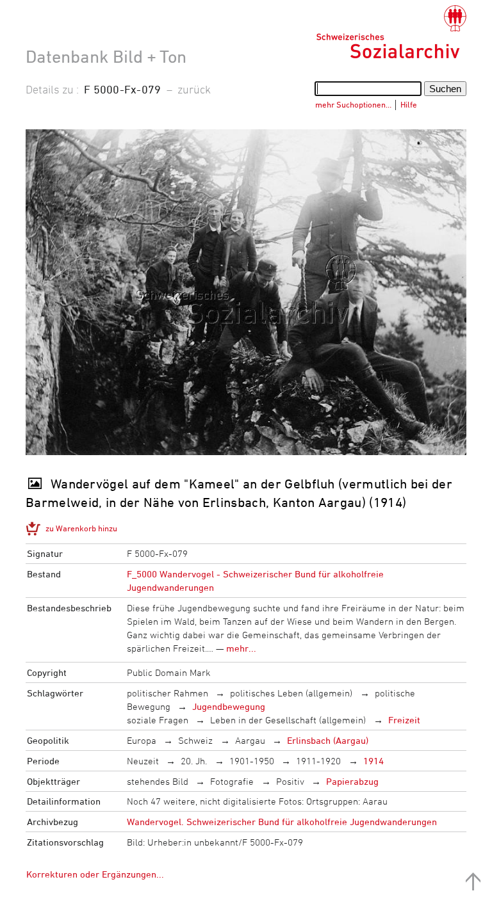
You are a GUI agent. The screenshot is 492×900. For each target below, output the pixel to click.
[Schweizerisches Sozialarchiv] (391, 32)
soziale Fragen (157, 719)
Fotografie (232, 781)
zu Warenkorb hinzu (81, 528)
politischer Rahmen (167, 692)
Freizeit (404, 719)
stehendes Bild (157, 781)
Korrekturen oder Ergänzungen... (95, 874)
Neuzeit (143, 760)
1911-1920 (318, 760)
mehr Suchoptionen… (353, 104)
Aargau (250, 740)
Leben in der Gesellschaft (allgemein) (288, 719)
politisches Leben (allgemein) (291, 692)
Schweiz (195, 740)
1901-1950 (251, 760)
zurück (194, 89)
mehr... (241, 648)
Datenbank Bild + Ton (106, 56)
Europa (141, 740)
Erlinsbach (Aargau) (327, 740)
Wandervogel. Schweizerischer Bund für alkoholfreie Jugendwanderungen (282, 821)
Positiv (290, 781)
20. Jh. (194, 760)
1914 (373, 760)
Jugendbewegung (228, 706)
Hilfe (408, 104)
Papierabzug (352, 781)
